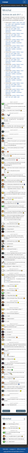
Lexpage (5, 2)
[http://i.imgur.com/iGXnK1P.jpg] (9, 374)
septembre (17, 24)
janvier (14, 27)
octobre (23, 24)
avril (21, 22)
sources (23, 449)
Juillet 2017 (6, 411)
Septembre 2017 (20, 411)
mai (24, 22)
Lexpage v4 (12, 449)
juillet (9, 24)
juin (7, 24)
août (13, 24)
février (14, 22)
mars (17, 22)
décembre (13, 25)
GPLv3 (18, 449)
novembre (8, 25)
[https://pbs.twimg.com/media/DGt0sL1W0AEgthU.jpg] (7, 281)
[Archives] (25, 419)
